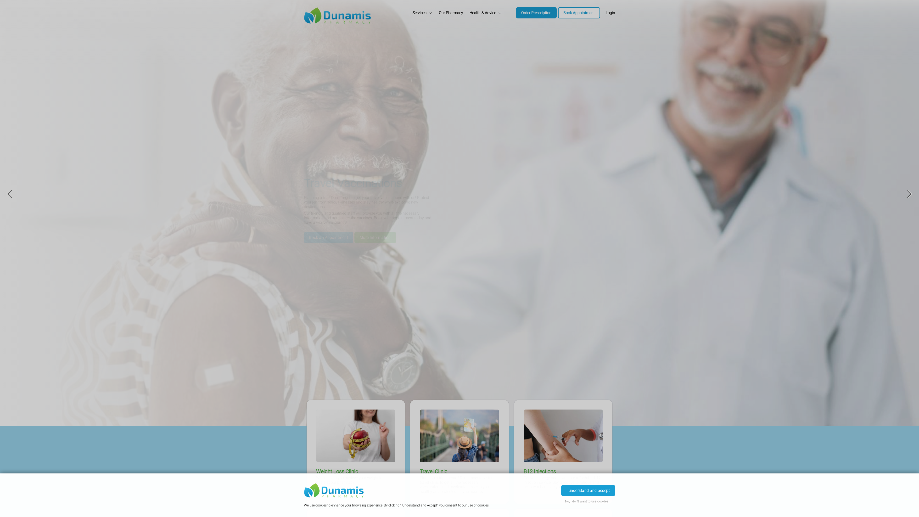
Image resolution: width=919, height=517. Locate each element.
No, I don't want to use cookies (587, 501)
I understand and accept (588, 490)
